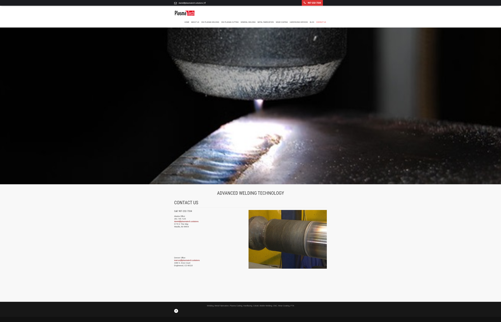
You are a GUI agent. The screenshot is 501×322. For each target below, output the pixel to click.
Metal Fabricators (266, 22)
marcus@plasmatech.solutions (187, 260)
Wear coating (282, 22)
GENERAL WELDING (248, 22)
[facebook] (176, 311)
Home (186, 22)
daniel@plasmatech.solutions (186, 221)
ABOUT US (195, 22)
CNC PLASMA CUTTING (230, 22)
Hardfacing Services (299, 22)
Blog (312, 22)
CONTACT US (321, 22)
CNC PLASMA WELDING (210, 22)
